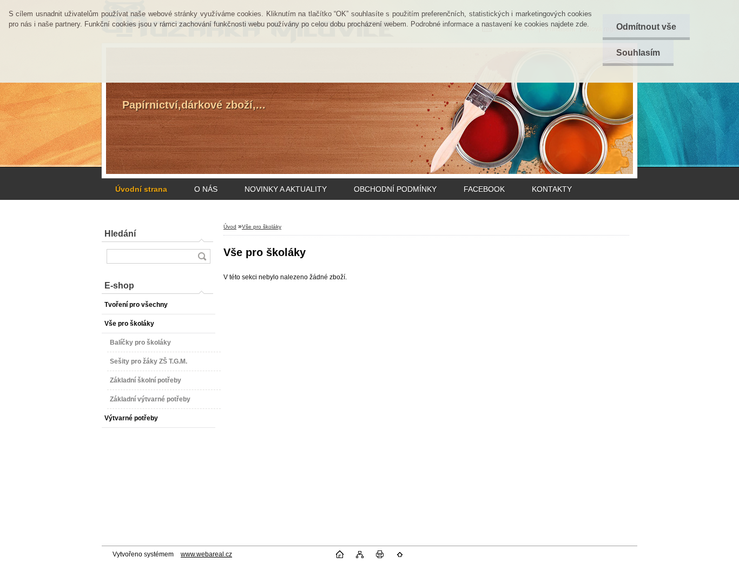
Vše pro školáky (261, 227)
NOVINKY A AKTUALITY (286, 189)
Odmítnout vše (646, 26)
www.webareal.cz (206, 554)
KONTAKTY (552, 189)
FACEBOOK (484, 189)
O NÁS (205, 189)
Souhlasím (638, 52)
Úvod (229, 227)
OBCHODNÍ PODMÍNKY (395, 189)
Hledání (120, 233)
